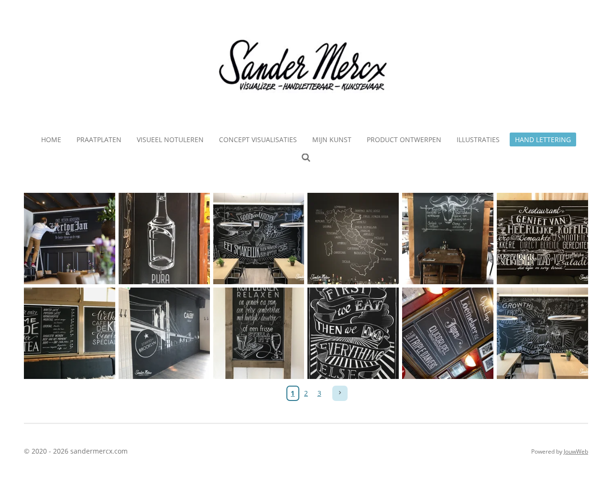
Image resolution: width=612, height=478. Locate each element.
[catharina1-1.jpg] (542, 238)
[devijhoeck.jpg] (164, 333)
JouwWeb (576, 451)
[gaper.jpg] (448, 333)
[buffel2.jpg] (448, 238)
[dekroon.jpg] (69, 333)
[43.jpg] (164, 238)
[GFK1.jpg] (258, 238)
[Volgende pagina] (340, 393)
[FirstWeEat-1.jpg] (353, 333)
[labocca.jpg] (353, 238)
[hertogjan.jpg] (69, 238)
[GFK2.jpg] (542, 333)
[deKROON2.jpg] (258, 333)
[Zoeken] (306, 157)
